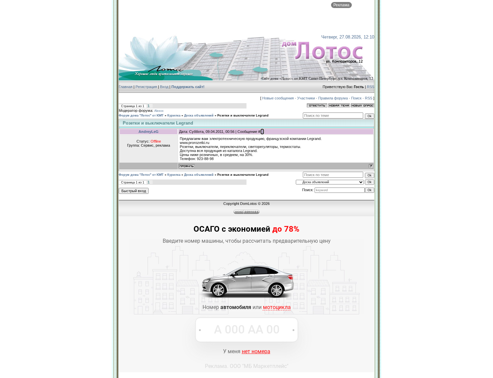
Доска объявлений (199, 115)
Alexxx (159, 110)
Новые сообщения (278, 98)
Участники (306, 98)
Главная (125, 87)
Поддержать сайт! (188, 87)
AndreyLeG (149, 132)
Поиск (356, 98)
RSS (370, 87)
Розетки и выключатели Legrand (243, 115)
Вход (164, 87)
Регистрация (146, 87)
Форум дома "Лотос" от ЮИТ (141, 115)
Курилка (173, 115)
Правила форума (333, 98)
